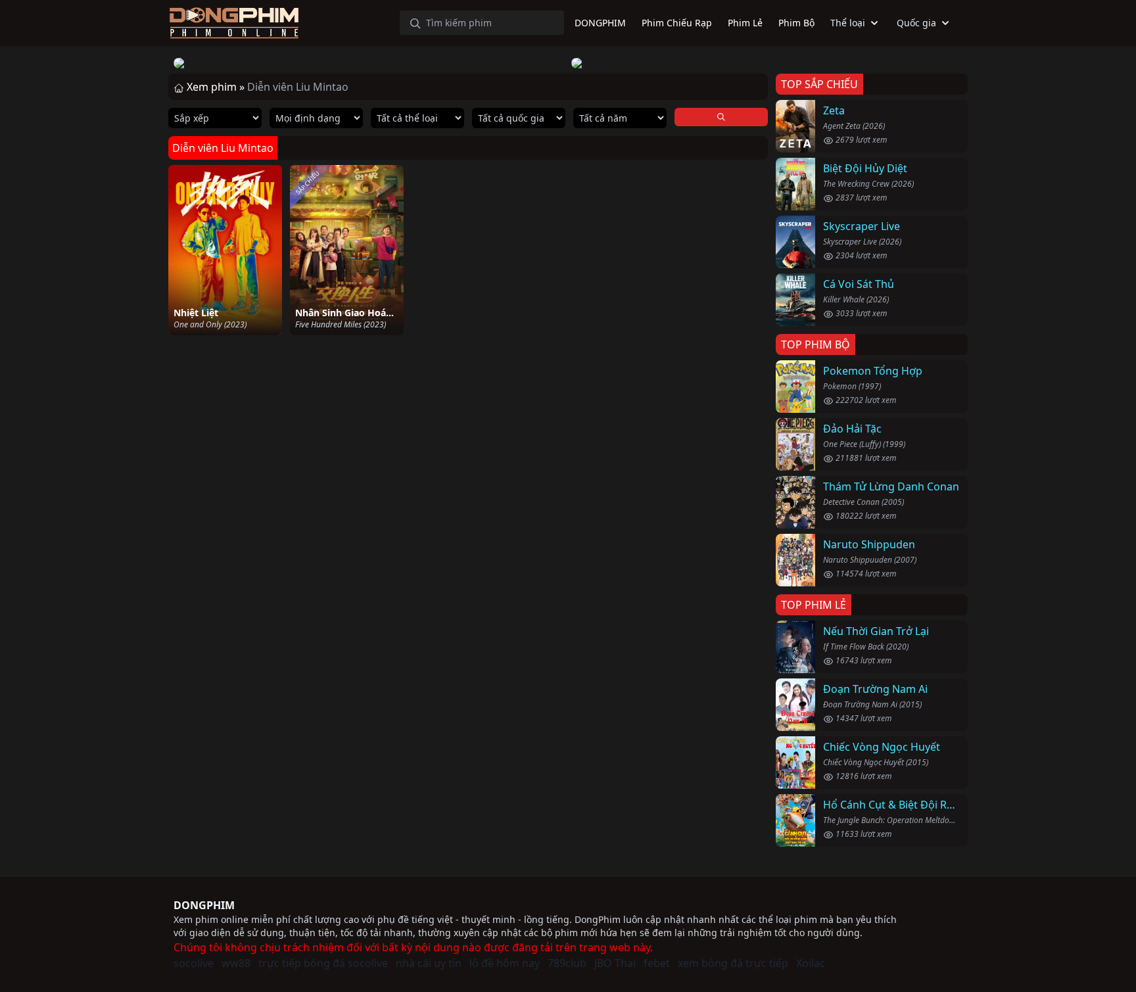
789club (567, 963)
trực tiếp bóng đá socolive (323, 963)
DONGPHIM (204, 905)
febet (657, 963)
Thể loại (847, 22)
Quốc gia (916, 22)
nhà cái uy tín (429, 963)
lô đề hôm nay (504, 963)
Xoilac (810, 963)
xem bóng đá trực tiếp (733, 963)
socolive (194, 963)
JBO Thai (615, 963)
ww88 (236, 963)
